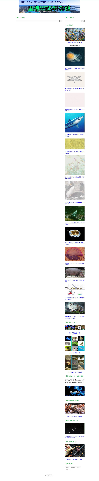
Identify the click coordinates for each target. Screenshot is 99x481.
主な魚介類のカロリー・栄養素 (74, 416)
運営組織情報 (49, 474)
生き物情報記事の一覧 (74, 332)
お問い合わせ (49, 477)
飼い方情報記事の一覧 (74, 333)
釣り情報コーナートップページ (74, 459)
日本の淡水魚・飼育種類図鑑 (75, 372)
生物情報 (78, 467)
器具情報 (67, 467)
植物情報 (73, 467)
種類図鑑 (67, 469)
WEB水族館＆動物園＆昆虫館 (75, 42)
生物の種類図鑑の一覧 (74, 353)
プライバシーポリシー (49, 475)
